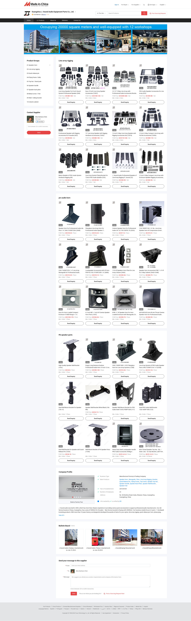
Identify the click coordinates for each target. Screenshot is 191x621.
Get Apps (152, 5)
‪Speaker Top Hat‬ (153, 481)
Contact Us (77, 20)
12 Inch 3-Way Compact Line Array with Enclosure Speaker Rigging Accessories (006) (151, 177)
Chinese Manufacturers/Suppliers (72, 606)
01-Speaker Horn (32, 65)
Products (41, 20)
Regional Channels (119, 606)
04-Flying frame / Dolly (34, 77)
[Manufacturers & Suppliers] (36, 4)
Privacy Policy (125, 613)
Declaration (116, 613)
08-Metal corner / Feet (33, 94)
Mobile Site (139, 606)
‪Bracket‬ (155, 479)
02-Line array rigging (33, 69)
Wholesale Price (98, 606)
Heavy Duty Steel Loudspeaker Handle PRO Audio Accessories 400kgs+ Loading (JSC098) (124, 452)
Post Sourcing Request (159, 13)
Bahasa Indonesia (147, 609)
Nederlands (96, 609)
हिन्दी (119, 609)
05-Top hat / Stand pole (34, 81)
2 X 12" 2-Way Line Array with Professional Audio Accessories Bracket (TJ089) (124, 93)
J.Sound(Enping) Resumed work (125, 548)
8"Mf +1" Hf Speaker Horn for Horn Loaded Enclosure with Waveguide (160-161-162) (124, 314)
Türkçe (131, 609)
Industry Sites (108, 606)
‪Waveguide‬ (132, 479)
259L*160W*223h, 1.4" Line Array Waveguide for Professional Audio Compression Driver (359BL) (69, 272)
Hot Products (46, 606)
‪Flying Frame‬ (135, 481)
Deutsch (89, 609)
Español (52, 609)
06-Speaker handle (32, 85)
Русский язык (74, 609)
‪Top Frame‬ (143, 481)
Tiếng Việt (138, 609)
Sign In (117, 5)
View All (61, 515)
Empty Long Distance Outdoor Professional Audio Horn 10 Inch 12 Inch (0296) (97, 367)
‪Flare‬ (137, 479)
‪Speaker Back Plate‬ (136, 484)
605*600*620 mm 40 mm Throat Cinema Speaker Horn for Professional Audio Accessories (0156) (151, 314)
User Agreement (106, 613)
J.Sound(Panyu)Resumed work (151, 548)
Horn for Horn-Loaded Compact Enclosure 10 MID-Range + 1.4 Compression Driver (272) (68, 314)
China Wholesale (87, 606)
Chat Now (40, 121)
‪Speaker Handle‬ (124, 484)
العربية (103, 609)
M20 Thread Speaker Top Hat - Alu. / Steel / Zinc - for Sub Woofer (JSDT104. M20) (151, 452)
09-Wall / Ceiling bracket (34, 98)
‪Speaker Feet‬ (123, 486)
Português (59, 609)
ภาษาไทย (124, 609)
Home (29, 20)
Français (66, 609)
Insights (146, 606)
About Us (53, 20)
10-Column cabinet (32, 102)
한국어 (108, 609)
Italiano (82, 609)
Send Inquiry (71, 102)
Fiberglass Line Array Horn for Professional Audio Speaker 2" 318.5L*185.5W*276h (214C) (94, 230)
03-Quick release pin (33, 73)
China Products (56, 606)
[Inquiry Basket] (144, 5)
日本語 (114, 609)
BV (120, 501)
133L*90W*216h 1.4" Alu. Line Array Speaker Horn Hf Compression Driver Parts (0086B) (150, 230)
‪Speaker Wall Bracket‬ (149, 484)
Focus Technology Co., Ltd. (82, 613)
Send (73, 593)
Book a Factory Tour (76, 502)
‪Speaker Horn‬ (123, 479)
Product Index (130, 606)
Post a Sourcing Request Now (114, 593)
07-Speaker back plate (33, 90)
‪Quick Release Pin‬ (124, 481)
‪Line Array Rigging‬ (146, 479)
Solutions (65, 20)
